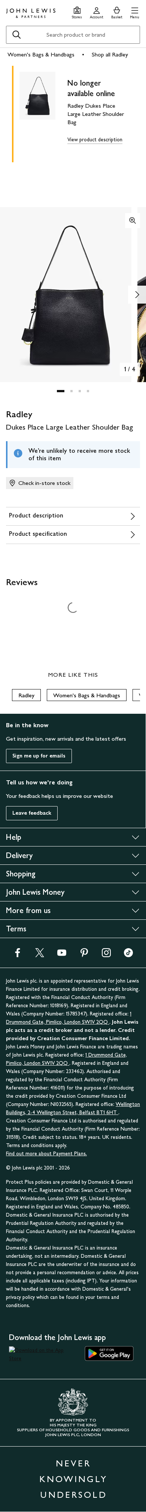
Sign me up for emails (39, 756)
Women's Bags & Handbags (40, 54)
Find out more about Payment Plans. (46, 1153)
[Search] (16, 35)
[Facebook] (17, 955)
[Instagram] (106, 955)
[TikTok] (128, 955)
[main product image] (43, 112)
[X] (39, 955)
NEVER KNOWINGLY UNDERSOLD (73, 1479)
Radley (26, 695)
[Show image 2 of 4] (137, 295)
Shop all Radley (110, 54)
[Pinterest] (84, 955)
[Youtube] (61, 955)
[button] (134, 11)
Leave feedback (31, 813)
